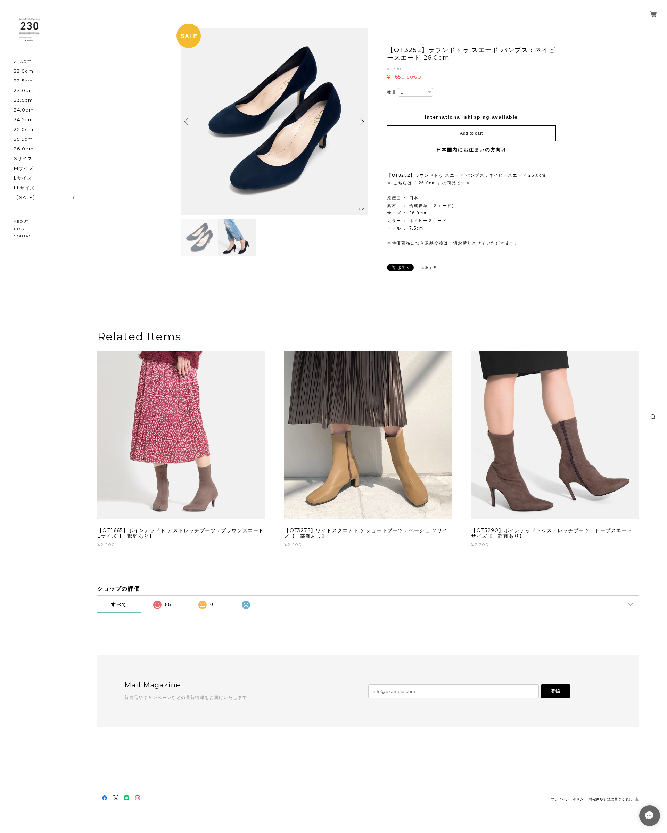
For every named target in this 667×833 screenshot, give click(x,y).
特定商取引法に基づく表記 (611, 799)
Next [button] (361, 122)
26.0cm (24, 149)
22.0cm (24, 71)
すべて (119, 604)
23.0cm (24, 90)
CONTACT (24, 236)
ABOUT (21, 221)
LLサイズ (24, 187)
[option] (276, 121)
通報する (429, 268)
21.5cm (23, 61)
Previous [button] (188, 122)
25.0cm (24, 129)
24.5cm (23, 119)
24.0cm (24, 110)
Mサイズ (24, 168)
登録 (555, 691)
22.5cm (23, 81)
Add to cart (471, 133)
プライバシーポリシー (569, 799)
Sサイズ (23, 158)
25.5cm (23, 139)
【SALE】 (26, 197)
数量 (391, 92)
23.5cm (23, 100)
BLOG (20, 228)
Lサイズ (23, 178)
